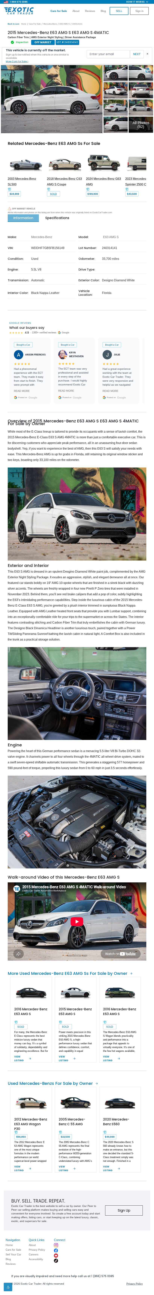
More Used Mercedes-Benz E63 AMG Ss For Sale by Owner (67, 973)
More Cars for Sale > (17, 61)
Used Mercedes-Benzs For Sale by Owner (50, 1083)
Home (23, 24)
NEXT (137, 54)
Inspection (22, 42)
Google (33, 397)
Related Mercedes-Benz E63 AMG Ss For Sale (54, 143)
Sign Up (124, 1210)
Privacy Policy (134, 1283)
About (75, 10)
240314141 (77, 24)
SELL (119, 10)
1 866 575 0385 (19, 1)
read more (22, 390)
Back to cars (13, 24)
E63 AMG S (65, 24)
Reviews (90, 10)
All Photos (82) (141, 125)
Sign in (139, 10)
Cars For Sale (35, 24)
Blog (103, 10)
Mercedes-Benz (50, 24)
